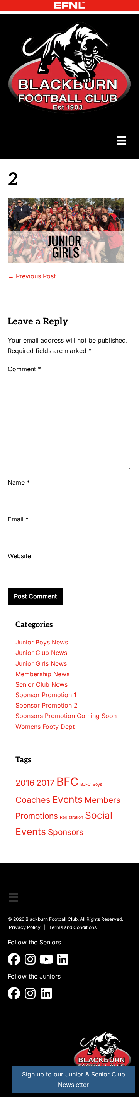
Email (18, 519)
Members (102, 800)
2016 (24, 783)
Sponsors (65, 832)
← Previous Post (32, 276)
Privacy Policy (25, 927)
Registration (71, 817)
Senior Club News (41, 684)
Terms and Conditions (73, 927)
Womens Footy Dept (45, 726)
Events (67, 799)
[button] (14, 959)
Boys (97, 784)
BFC (67, 781)
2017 (45, 783)
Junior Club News (41, 652)
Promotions (36, 816)
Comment (24, 369)
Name (19, 482)
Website (19, 556)
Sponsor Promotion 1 (45, 695)
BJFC (85, 784)
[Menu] (121, 140)
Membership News (42, 674)
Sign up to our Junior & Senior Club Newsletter (73, 1079)
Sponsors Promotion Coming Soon (66, 716)
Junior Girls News (41, 663)
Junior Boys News (41, 642)
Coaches (32, 800)
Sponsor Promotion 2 (46, 705)
